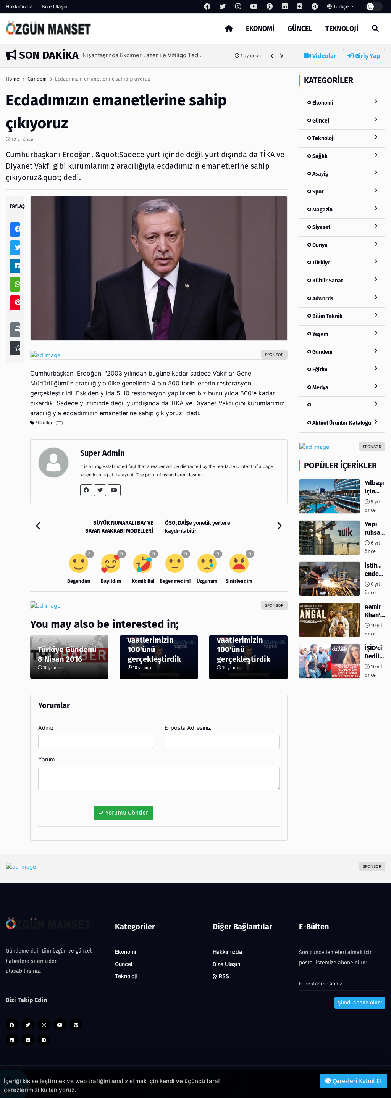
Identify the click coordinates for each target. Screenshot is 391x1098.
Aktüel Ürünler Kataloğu (341, 423)
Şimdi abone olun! (360, 1003)
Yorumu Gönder (126, 812)
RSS (223, 976)
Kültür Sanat (327, 280)
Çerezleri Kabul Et (356, 1081)
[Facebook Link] (86, 490)
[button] (272, 56)
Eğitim (319, 369)
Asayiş (319, 174)
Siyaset (320, 227)
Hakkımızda (19, 6)
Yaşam (319, 334)
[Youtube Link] (114, 490)
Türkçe (341, 6)
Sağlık (319, 156)
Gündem (37, 79)
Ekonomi (260, 28)
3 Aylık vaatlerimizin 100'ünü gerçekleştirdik (154, 645)
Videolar (323, 56)
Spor (317, 192)
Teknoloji (341, 28)
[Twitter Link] (100, 490)
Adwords (322, 298)
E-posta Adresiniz (188, 727)
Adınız (46, 727)
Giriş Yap (367, 56)
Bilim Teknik (327, 316)
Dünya (319, 245)
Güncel (300, 28)
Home (12, 79)
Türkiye (321, 263)
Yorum (46, 759)
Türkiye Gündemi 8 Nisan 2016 (67, 654)
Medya (319, 387)
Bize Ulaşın (55, 6)
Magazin (322, 209)
